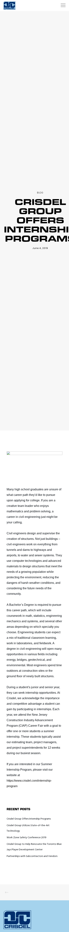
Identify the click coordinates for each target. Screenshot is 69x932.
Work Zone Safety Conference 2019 (26, 837)
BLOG (40, 192)
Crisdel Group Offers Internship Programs (29, 819)
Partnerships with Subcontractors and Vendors (32, 856)
